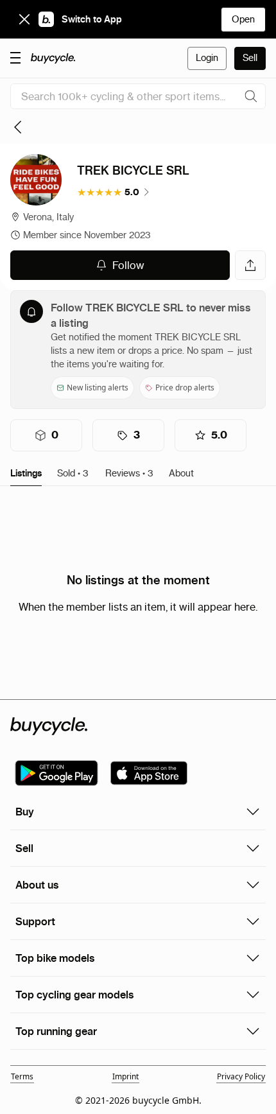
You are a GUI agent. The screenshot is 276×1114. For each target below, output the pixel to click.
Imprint (125, 1076)
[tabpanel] (138, 592)
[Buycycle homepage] (53, 58)
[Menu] (15, 57)
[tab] (26, 474)
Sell (250, 58)
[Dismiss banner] (24, 19)
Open (243, 19)
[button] (114, 192)
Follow (128, 265)
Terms (22, 1076)
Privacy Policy (241, 1076)
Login (207, 58)
